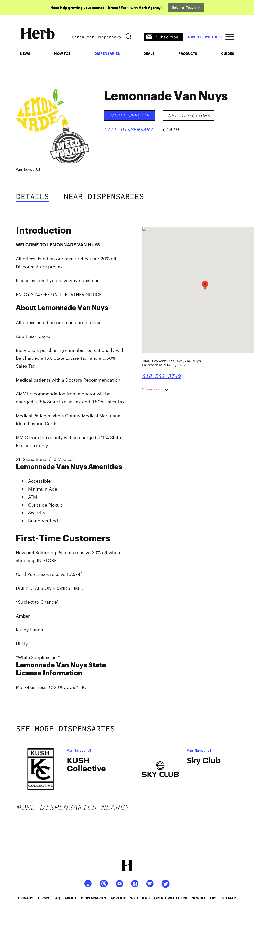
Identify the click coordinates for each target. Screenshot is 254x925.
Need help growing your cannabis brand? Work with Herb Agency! (106, 7)
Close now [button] (151, 389)
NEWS (25, 53)
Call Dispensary (128, 129)
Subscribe (167, 36)
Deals (149, 53)
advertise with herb (205, 37)
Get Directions (189, 115)
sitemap (228, 898)
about (70, 898)
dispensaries (93, 898)
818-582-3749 (161, 376)
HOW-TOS (62, 53)
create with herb (170, 898)
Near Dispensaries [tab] (104, 196)
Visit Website (129, 115)
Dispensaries (107, 53)
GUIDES (227, 53)
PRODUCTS (187, 53)
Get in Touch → (186, 7)
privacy (25, 898)
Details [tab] (32, 196)
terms (43, 898)
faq (56, 898)
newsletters (203, 898)
